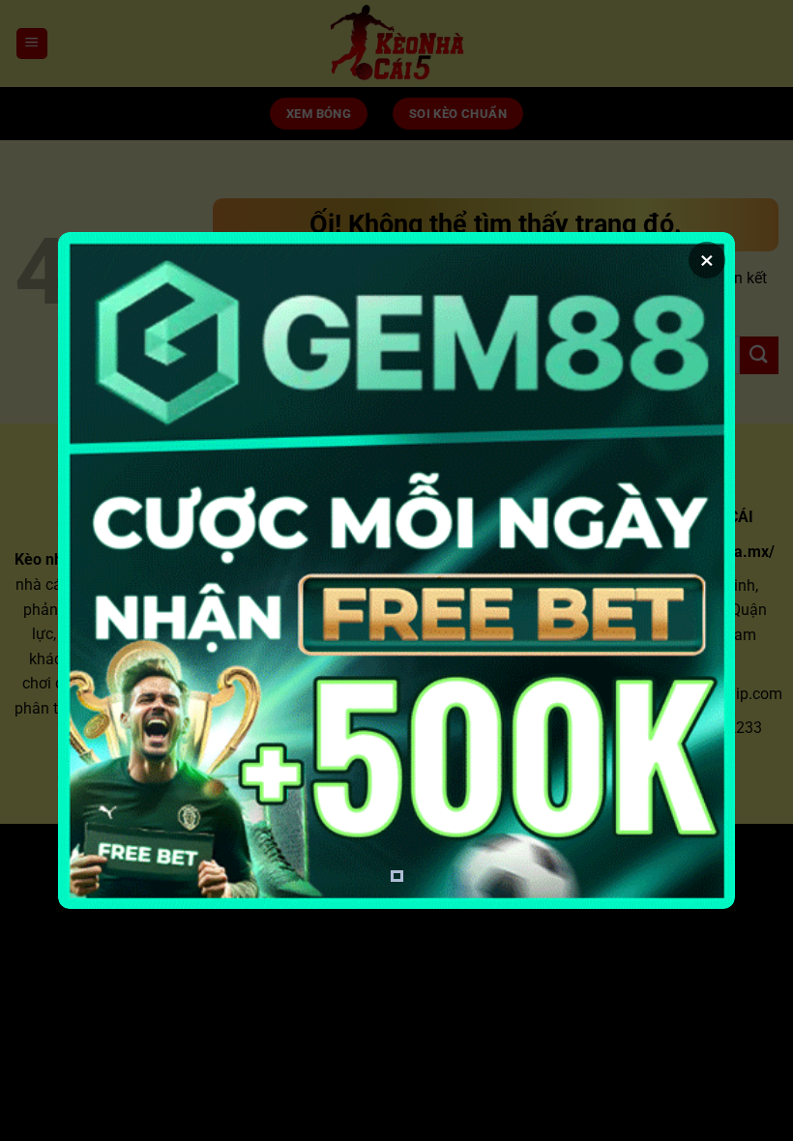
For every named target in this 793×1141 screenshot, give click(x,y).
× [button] (707, 260)
